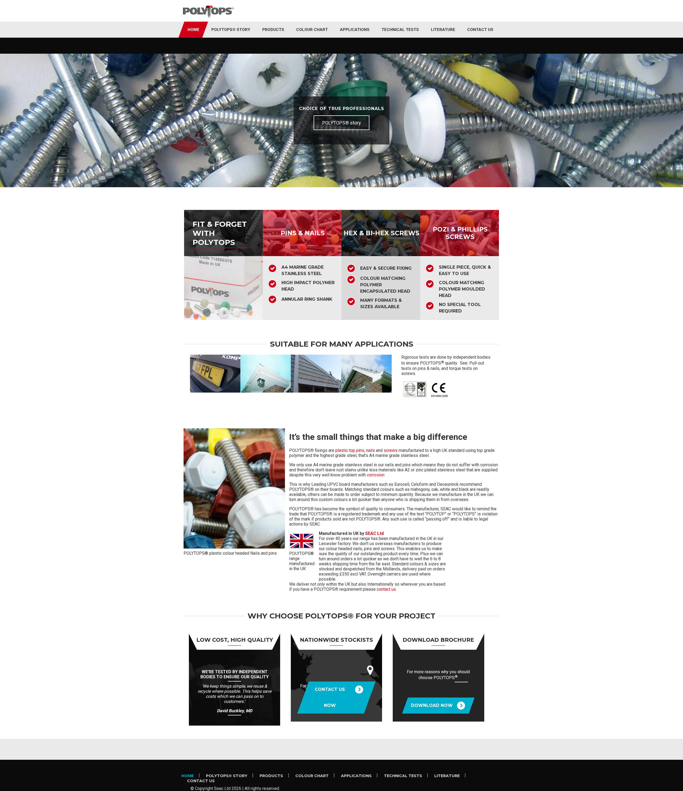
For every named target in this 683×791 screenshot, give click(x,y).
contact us (386, 589)
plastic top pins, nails (355, 450)
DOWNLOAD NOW (432, 705)
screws (391, 450)
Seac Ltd (222, 788)
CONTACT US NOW (330, 697)
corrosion (375, 474)
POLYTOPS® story (341, 123)
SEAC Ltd (374, 533)
